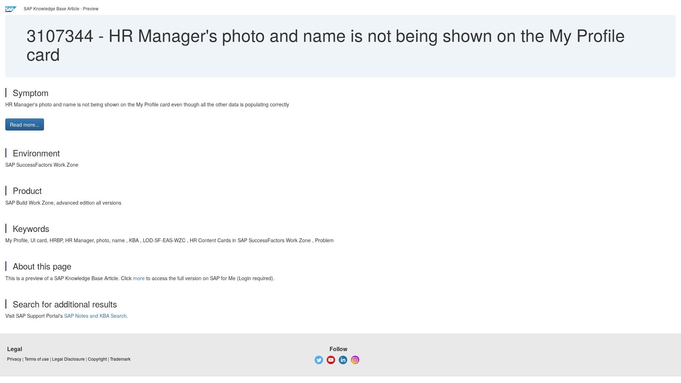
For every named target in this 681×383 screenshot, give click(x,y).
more (139, 278)
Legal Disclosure (68, 359)
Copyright (97, 359)
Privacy (14, 359)
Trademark (120, 359)
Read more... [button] (24, 124)
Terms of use (36, 359)
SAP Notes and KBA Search (95, 315)
